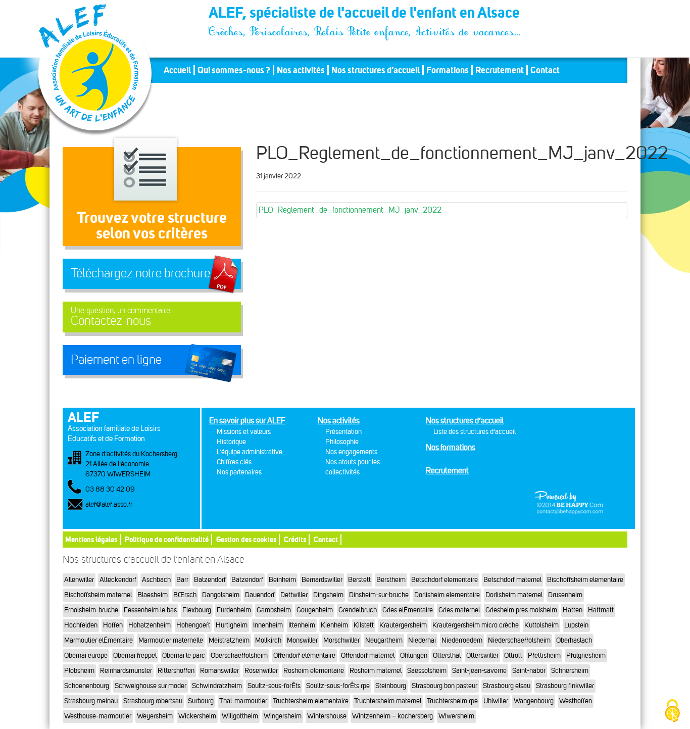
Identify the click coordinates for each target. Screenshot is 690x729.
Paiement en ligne (116, 359)
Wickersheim (197, 716)
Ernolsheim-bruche (91, 610)
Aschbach (156, 579)
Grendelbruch (357, 610)
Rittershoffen (176, 670)
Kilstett (364, 625)
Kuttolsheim (541, 625)
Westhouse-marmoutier (97, 716)
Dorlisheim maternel (514, 595)
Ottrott (513, 655)
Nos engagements (351, 452)
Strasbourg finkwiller (565, 686)
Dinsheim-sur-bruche (379, 595)
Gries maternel (459, 610)
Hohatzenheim (149, 625)
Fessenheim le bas (150, 610)
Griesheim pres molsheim (521, 610)
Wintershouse (327, 716)
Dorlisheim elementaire (447, 595)
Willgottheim (240, 716)
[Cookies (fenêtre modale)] (672, 711)
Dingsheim (328, 595)
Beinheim (282, 579)
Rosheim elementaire (313, 670)
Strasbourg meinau (91, 701)
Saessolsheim (427, 670)
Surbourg (201, 701)
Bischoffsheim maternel (98, 595)
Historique (231, 442)
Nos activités (301, 70)
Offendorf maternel (368, 655)
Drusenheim (565, 595)
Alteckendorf (118, 579)
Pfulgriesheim (586, 655)
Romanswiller (219, 670)
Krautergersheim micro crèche (475, 625)
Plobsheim (79, 670)
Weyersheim (155, 716)
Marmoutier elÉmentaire (98, 640)
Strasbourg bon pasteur (444, 686)
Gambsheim (274, 610)
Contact (545, 70)
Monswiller (302, 640)
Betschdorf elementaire (444, 579)
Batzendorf (210, 579)
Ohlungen (413, 655)
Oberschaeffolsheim (239, 655)
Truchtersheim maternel (387, 701)
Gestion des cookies (246, 539)
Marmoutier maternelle (170, 640)
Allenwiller (79, 579)
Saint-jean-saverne (479, 670)
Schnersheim (569, 670)
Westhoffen (575, 701)
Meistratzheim (229, 640)
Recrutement (499, 70)
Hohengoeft (193, 625)
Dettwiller (294, 595)
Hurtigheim (232, 625)
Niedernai (422, 640)
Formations (447, 70)
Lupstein (576, 625)
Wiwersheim (456, 716)
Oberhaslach (574, 640)
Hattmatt (601, 610)
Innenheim (268, 625)
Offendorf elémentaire (304, 655)
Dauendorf (260, 595)
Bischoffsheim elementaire (585, 579)
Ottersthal (447, 655)
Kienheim (334, 625)
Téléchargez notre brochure (140, 273)
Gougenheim (315, 610)
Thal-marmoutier (243, 701)
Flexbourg (196, 610)
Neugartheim (384, 640)
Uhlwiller (495, 701)
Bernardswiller (322, 579)
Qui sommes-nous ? (234, 70)
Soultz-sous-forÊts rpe (338, 686)
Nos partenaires (239, 472)
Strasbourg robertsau (152, 701)
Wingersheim (283, 716)
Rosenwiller (261, 670)
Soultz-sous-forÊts (274, 686)
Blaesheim (152, 595)
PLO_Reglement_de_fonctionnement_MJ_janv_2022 (350, 210)
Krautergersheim (403, 625)
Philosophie (342, 442)
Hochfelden (80, 625)
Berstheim (391, 579)
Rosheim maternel (376, 670)
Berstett (359, 579)
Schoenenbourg (86, 686)
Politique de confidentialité (167, 539)
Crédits (295, 539)
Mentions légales (91, 539)
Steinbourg (390, 686)
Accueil (177, 70)
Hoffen (113, 625)
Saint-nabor (529, 670)
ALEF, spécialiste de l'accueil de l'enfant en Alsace (365, 14)
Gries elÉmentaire (407, 610)
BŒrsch (184, 595)
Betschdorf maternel (512, 579)
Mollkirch (268, 640)
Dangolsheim (220, 595)
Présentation (343, 431)
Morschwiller (341, 640)
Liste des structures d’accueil (474, 431)
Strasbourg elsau (506, 686)
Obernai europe (86, 655)
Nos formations (450, 447)
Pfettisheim (544, 655)
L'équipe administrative (249, 452)
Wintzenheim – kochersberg (392, 716)
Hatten (572, 610)
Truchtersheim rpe (452, 701)
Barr (182, 579)
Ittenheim (301, 625)
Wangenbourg (534, 701)
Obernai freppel (135, 655)
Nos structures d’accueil (375, 70)
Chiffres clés (234, 462)
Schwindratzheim (217, 686)
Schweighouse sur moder (150, 686)
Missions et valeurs (244, 431)
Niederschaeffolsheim (519, 640)
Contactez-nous (123, 317)
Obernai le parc (183, 655)
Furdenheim (234, 610)
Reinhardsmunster (126, 670)
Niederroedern (461, 640)
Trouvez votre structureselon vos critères (152, 225)
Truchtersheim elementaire (311, 701)
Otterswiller (482, 655)
